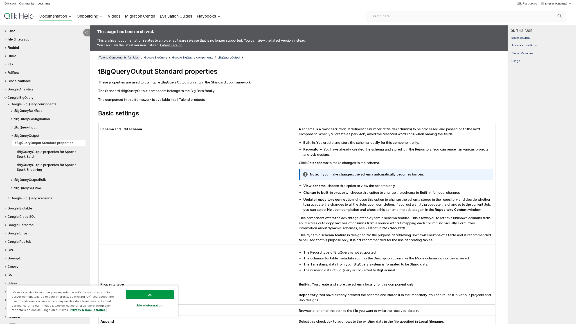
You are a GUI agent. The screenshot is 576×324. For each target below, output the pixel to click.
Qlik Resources (527, 3)
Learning (44, 3)
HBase (12, 283)
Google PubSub (19, 241)
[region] (92, 301)
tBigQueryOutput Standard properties (44, 143)
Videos (114, 16)
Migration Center (140, 16)
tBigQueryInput (25, 127)
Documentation (53, 16)
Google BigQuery (20, 97)
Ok (150, 294)
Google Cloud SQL (21, 216)
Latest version (171, 45)
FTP (10, 64)
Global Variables (522, 53)
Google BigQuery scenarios (31, 198)
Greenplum (15, 258)
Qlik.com (10, 3)
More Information (149, 305)
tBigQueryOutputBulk (30, 180)
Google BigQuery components (33, 104)
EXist (11, 31)
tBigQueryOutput (26, 135)
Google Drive (17, 233)
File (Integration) (20, 39)
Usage (515, 61)
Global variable (19, 81)
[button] (559, 16)
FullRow (13, 72)
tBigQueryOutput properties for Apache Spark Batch (46, 154)
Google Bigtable (19, 208)
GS (9, 275)
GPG (10, 250)
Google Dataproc (20, 225)
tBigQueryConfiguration (32, 119)
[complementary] (542, 174)
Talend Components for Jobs (119, 57)
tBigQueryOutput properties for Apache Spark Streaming (46, 167)
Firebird (13, 48)
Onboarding (87, 16)
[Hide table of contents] (86, 32)
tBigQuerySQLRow (27, 188)
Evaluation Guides (176, 16)
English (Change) (556, 3)
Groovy (12, 266)
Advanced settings (524, 45)
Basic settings (520, 37)
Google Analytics (20, 89)
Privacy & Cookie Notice (88, 310)
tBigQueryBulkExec (28, 110)
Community (27, 3)
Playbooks (206, 16)
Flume (12, 56)
